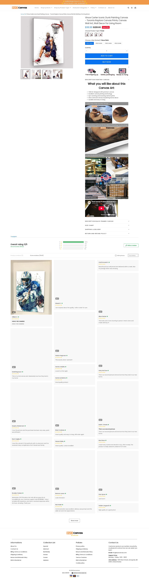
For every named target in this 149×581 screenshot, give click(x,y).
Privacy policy (80, 546)
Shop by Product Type (61, 8)
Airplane (45, 560)
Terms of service (81, 557)
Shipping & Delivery (17, 554)
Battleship (46, 552)
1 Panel (102, 31)
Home (37, 8)
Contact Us (14, 549)
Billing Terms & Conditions (19, 552)
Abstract (46, 549)
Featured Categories (80, 8)
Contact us (102, 8)
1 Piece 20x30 (98, 43)
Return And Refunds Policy (19, 557)
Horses (45, 554)
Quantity (88, 48)
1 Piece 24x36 (108, 43)
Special (45, 546)
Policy (93, 8)
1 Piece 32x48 (117, 43)
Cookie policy (80, 563)
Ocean (45, 557)
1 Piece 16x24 (105, 40)
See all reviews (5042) (17, 246)
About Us (111, 8)
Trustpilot (14, 236)
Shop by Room (46, 8)
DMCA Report (65, 573)
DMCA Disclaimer (16, 560)
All (25, 14)
